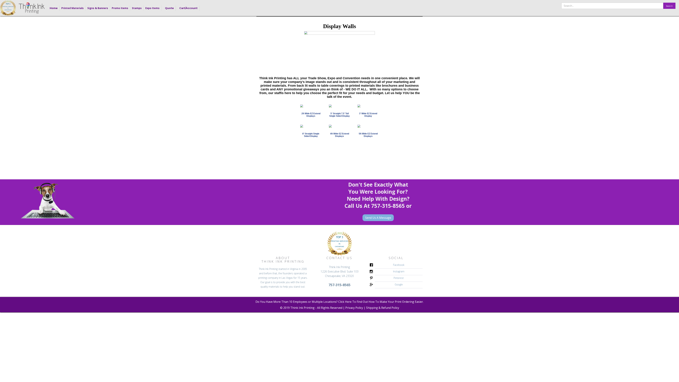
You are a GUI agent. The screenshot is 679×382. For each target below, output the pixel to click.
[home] (8, 8)
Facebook (398, 265)
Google (399, 284)
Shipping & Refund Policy (382, 308)
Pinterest (399, 278)
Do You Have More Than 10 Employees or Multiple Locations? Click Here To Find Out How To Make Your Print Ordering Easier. (339, 302)
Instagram (398, 271)
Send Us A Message (378, 218)
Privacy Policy (354, 308)
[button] (73, 8)
